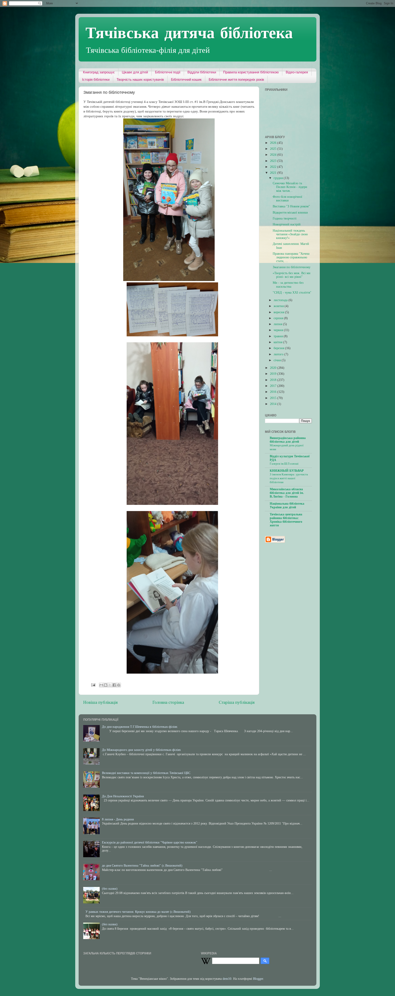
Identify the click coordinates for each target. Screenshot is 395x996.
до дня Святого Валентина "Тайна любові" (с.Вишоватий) (142, 865)
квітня (278, 342)
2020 (273, 367)
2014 (273, 404)
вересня (279, 312)
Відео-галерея (297, 72)
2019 (273, 373)
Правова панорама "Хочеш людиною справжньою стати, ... (291, 257)
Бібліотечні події (167, 72)
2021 (273, 172)
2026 (273, 143)
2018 (273, 380)
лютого (279, 354)
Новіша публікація (100, 702)
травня (279, 336)
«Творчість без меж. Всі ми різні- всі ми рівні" (291, 274)
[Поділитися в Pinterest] (118, 685)
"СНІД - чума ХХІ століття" (292, 292)
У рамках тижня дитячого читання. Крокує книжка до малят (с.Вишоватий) (138, 911)
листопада (281, 300)
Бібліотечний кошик (186, 79)
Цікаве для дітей (135, 72)
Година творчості (284, 218)
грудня (279, 178)
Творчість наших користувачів (140, 79)
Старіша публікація (237, 702)
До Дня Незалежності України (123, 796)
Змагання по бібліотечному (291, 267)
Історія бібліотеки (95, 79)
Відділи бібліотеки (201, 72)
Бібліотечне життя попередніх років (236, 79)
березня (279, 348)
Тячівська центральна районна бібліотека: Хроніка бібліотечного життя (286, 520)
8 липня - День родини (118, 819)
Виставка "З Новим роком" (291, 206)
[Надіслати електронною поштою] (101, 685)
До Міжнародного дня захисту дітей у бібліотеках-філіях (141, 750)
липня (278, 324)
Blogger (258, 978)
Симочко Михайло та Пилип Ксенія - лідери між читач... (290, 187)
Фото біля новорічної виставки (287, 198)
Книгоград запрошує (99, 72)
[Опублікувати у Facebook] (114, 685)
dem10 (227, 978)
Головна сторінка (168, 702)
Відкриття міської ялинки (290, 212)
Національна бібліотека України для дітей (287, 505)
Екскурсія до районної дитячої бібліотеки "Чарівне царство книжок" (149, 842)
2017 (273, 386)
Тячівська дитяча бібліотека (189, 32)
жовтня (279, 306)
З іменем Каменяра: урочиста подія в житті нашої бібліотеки (289, 478)
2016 (273, 392)
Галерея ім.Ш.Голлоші (284, 463)
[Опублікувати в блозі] (105, 685)
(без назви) (109, 888)
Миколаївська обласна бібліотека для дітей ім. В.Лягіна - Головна (287, 492)
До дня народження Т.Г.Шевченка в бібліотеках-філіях (139, 726)
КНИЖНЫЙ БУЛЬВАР (287, 470)
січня (278, 360)
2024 (273, 154)
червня (279, 330)
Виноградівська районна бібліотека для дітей (288, 439)
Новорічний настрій (287, 224)
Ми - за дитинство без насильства (288, 284)
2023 (273, 161)
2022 (273, 167)
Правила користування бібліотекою (251, 72)
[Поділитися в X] (110, 685)
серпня (279, 318)
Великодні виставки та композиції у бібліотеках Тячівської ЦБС (146, 773)
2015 (273, 398)
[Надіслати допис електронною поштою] (93, 684)
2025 (273, 148)
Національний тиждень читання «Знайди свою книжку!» (290, 234)
